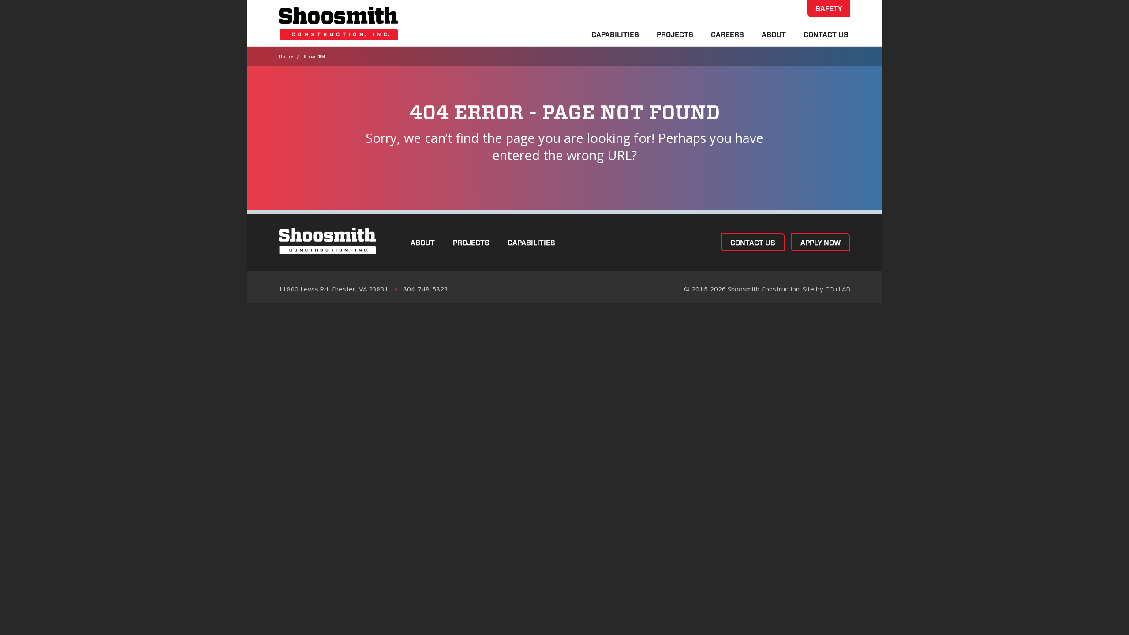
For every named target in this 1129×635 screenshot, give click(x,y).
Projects (675, 34)
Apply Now (820, 243)
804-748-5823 (425, 288)
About (774, 34)
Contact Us (826, 34)
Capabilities (615, 34)
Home (286, 56)
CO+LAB (837, 288)
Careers (727, 34)
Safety (828, 8)
